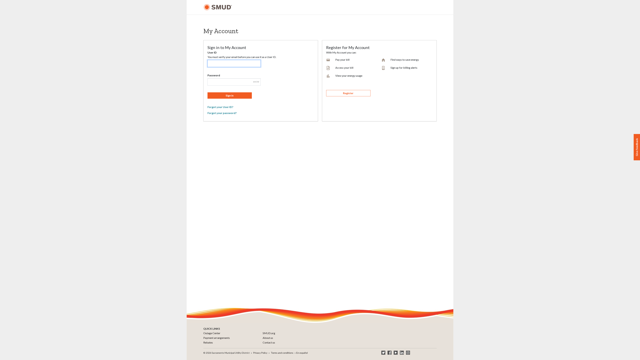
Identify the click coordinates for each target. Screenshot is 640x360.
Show (256, 82)
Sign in (230, 95)
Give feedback (636, 147)
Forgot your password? (222, 112)
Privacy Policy (260, 352)
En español (302, 352)
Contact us (269, 342)
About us (268, 337)
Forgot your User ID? (220, 106)
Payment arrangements (216, 337)
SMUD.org (269, 333)
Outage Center (211, 333)
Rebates (208, 342)
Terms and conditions (282, 352)
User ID (212, 52)
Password (214, 75)
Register (348, 93)
